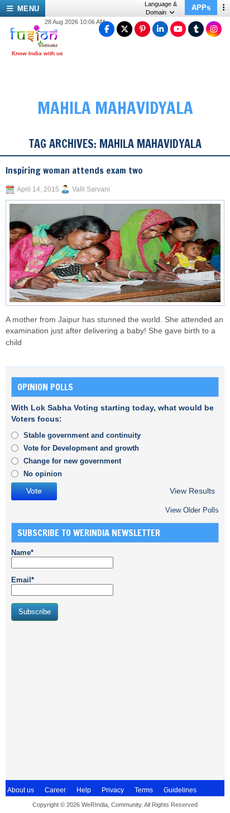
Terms (144, 790)
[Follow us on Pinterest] (142, 29)
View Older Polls (192, 510)
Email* (22, 580)
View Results (192, 491)
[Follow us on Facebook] (106, 29)
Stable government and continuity (82, 435)
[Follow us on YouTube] (178, 29)
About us (20, 790)
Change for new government (72, 461)
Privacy (113, 790)
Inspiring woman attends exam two (74, 170)
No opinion (42, 474)
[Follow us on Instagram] (214, 29)
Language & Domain (161, 8)
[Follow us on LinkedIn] (160, 29)
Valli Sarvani (91, 189)
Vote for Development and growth (81, 448)
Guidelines (180, 790)
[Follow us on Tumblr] (196, 29)
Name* (22, 552)
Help (83, 790)
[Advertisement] (95, 699)
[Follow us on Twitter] (124, 29)
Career (55, 790)
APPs (200, 7)
